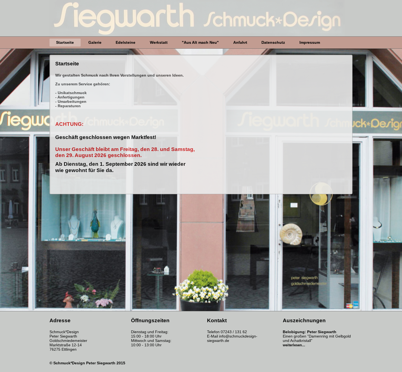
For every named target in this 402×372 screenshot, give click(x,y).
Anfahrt (240, 42)
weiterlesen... (294, 345)
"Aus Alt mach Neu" (200, 42)
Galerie (94, 42)
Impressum (309, 42)
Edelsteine (125, 42)
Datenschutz (273, 42)
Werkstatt (159, 42)
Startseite (65, 42)
